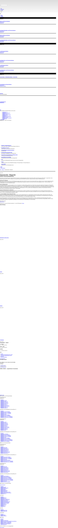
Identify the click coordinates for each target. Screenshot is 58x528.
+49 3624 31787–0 (3, 365)
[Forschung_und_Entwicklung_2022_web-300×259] (27, 394)
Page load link (2, 527)
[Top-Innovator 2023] (27, 382)
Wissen (3, 169)
